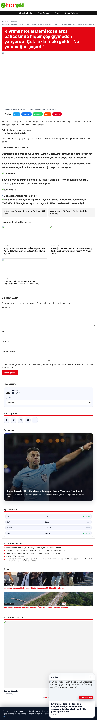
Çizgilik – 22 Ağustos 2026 (15, 556)
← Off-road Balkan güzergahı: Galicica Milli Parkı (24, 212)
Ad (4, 331)
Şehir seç (10, 398)
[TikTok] (35, 420)
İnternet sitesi (8, 351)
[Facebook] (6, 420)
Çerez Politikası (72, 13)
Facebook (26, 114)
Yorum (6, 307)
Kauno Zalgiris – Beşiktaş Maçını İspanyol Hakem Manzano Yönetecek (32, 553)
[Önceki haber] (84, 437)
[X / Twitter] (13, 420)
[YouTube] (28, 420)
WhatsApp (37, 114)
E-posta (6, 341)
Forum (57, 13)
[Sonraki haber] (89, 437)
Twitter (16, 114)
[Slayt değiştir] (44, 697)
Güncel (14, 21)
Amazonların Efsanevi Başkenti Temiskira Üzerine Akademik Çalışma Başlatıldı (35, 550)
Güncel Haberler (25, 13)
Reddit (47, 114)
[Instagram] (20, 420)
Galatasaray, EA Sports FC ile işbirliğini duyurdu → (68, 212)
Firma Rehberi (44, 13)
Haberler (5, 21)
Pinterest (57, 114)
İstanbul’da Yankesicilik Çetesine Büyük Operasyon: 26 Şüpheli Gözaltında (34, 548)
